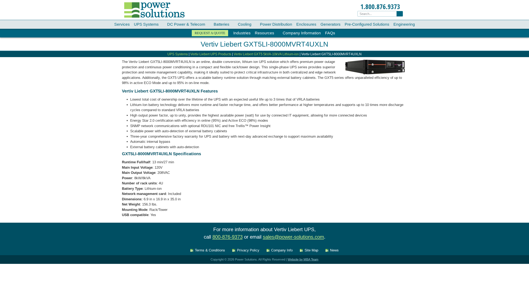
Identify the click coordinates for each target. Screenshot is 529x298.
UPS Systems (146, 24)
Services (122, 24)
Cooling (244, 24)
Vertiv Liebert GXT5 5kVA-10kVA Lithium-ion (266, 54)
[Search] (400, 13)
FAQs (330, 33)
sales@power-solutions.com (293, 237)
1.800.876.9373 (380, 6)
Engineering (404, 24)
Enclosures (306, 24)
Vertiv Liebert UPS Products (210, 54)
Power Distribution (276, 24)
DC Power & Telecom (186, 24)
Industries (242, 33)
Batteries (221, 24)
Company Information (302, 33)
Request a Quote (210, 33)
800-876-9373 (227, 237)
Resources (264, 33)
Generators (330, 24)
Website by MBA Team (303, 259)
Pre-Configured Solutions (367, 24)
